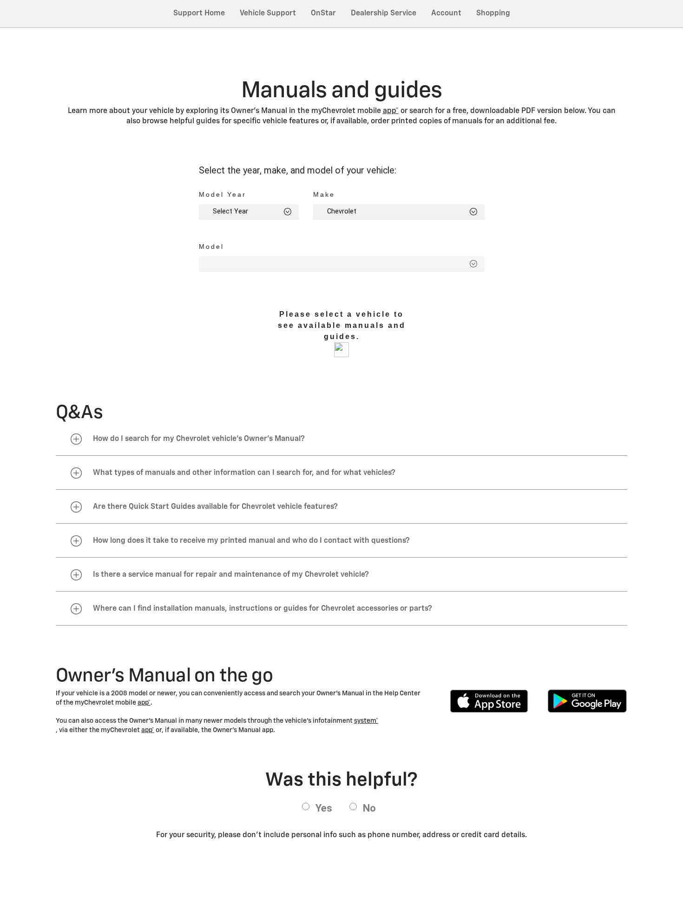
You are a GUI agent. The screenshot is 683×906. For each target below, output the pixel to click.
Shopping (493, 13)
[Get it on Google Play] (587, 701)
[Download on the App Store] (489, 701)
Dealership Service (383, 13)
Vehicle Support (268, 13)
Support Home (199, 13)
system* (366, 721)
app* (391, 111)
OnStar (323, 13)
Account (446, 13)
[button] (391, 111)
